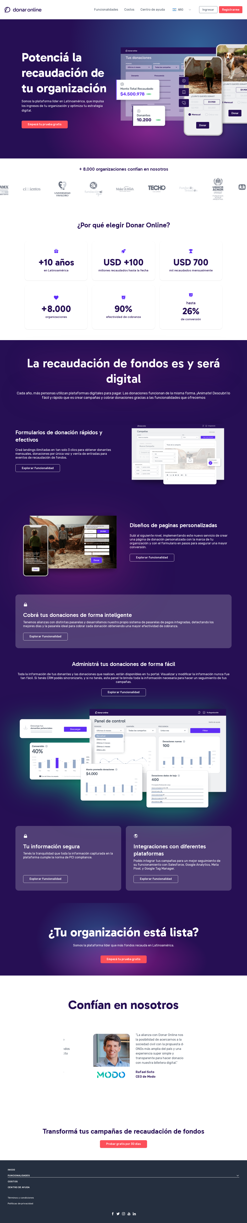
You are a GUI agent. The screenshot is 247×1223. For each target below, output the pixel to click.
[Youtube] (128, 1213)
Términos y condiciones (21, 1197)
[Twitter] (118, 1213)
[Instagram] (123, 1213)
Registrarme (230, 9)
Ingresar (208, 9)
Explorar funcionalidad (38, 468)
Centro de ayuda (152, 9)
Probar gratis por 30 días (123, 1144)
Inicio (11, 1169)
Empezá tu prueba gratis (45, 124)
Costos (129, 9)
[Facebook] (112, 1213)
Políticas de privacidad (20, 1203)
